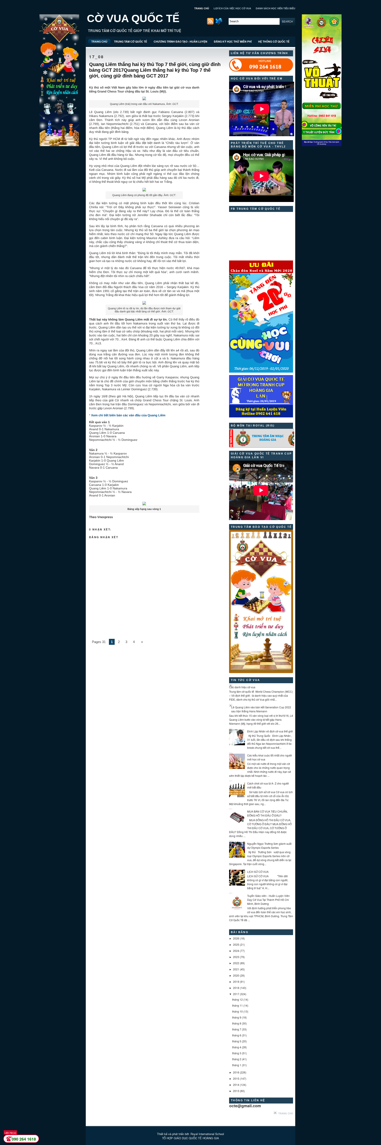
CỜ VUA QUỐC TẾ (133, 18)
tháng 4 (236, 1047)
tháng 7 (236, 1029)
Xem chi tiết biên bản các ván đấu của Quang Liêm (127, 415)
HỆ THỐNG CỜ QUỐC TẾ (273, 41)
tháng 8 (236, 1023)
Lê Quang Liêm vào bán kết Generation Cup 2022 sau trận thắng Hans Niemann (261, 709)
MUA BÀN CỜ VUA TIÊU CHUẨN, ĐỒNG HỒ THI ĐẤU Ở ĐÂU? (267, 813)
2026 (236, 938)
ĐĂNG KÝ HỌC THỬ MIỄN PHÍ (233, 41)
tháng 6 (236, 1035)
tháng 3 (236, 1053)
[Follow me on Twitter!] (219, 23)
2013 (236, 1091)
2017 (236, 994)
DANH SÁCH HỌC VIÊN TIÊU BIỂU (275, 8)
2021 (236, 969)
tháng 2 (236, 1059)
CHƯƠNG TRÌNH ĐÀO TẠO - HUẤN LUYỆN (180, 41)
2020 (236, 975)
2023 (236, 957)
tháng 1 (236, 1065)
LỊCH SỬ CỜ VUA (258, 871)
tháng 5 (236, 1041)
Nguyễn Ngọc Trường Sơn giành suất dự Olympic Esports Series (269, 845)
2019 (236, 981)
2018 (236, 988)
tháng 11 (237, 1005)
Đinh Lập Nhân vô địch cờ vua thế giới (270, 731)
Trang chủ (285, 1113)
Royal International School (207, 1134)
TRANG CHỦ (201, 8)
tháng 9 (236, 1017)
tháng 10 (237, 1011)
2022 (236, 963)
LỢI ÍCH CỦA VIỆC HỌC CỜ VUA (232, 8)
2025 (236, 944)
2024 (236, 951)
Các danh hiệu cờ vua (242, 687)
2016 (236, 1072)
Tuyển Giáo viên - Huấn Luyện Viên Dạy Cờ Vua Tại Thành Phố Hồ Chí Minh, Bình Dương (268, 899)
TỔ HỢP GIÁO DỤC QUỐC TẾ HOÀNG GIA (190, 1138)
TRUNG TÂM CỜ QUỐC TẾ (130, 41)
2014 (236, 1085)
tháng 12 (237, 999)
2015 (236, 1078)
